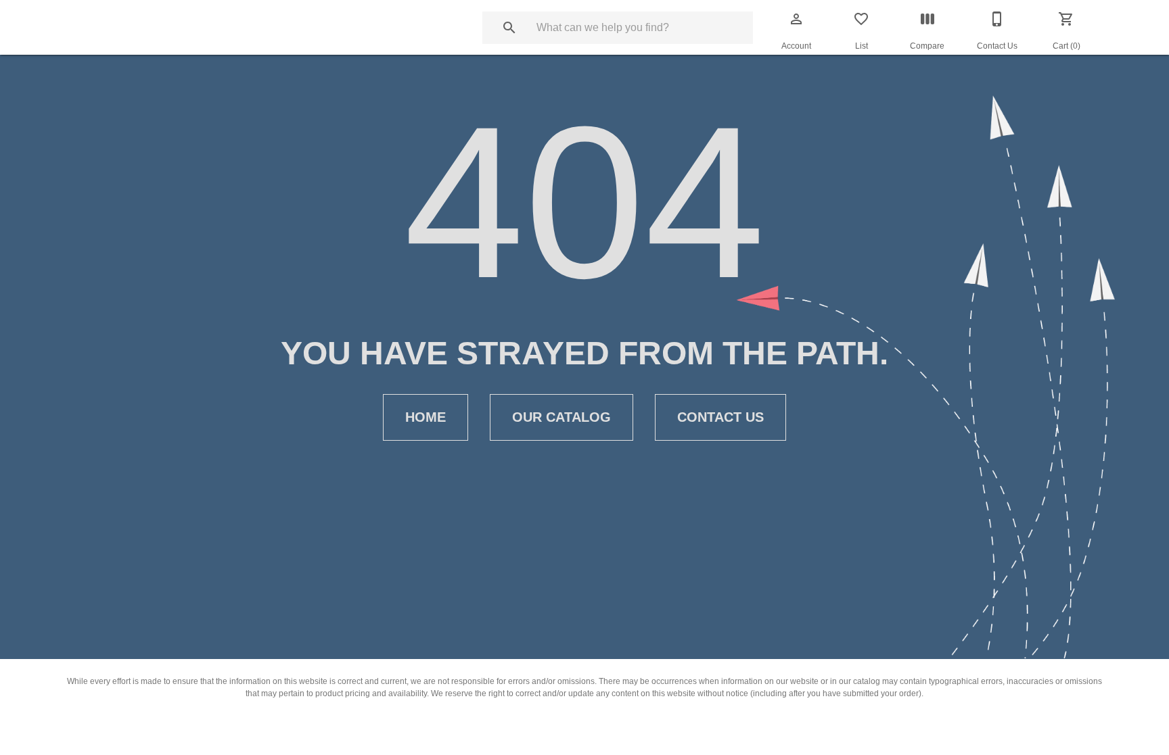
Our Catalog (561, 417)
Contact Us (720, 417)
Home (425, 417)
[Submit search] (509, 28)
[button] (796, 19)
